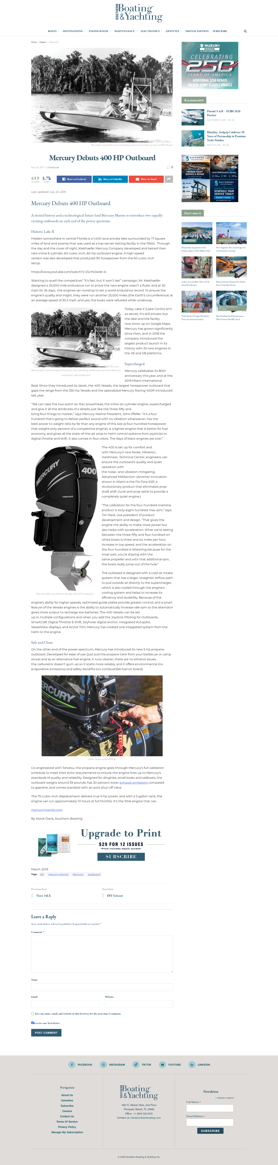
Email (34, 996)
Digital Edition (197, 31)
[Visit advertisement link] (102, 844)
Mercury (78, 874)
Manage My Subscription (67, 1132)
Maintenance (124, 31)
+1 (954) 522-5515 (143, 1113)
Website (109, 996)
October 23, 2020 (217, 120)
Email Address (196, 1116)
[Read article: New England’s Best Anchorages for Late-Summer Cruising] (231, 233)
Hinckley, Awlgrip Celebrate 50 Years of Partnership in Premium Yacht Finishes (226, 136)
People (189, 309)
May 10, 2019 (37, 167)
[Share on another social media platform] (169, 179)
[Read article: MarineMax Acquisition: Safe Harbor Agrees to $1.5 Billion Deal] (197, 233)
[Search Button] (245, 31)
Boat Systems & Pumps (228, 308)
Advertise (67, 1100)
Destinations (73, 31)
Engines (43, 42)
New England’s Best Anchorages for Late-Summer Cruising (231, 249)
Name (34, 980)
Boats (52, 31)
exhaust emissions (134, 782)
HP (42, 874)
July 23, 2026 (215, 145)
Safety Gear (192, 274)
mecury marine (58, 874)
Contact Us (67, 1116)
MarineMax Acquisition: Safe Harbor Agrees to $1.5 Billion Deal (196, 249)
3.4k (227, 145)
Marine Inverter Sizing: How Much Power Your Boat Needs (230, 283)
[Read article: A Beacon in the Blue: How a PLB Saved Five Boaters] (197, 267)
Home (34, 42)
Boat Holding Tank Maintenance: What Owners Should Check (230, 318)
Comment (38, 932)
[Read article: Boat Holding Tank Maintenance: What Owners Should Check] (231, 302)
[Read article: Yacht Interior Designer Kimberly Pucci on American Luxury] (197, 302)
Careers (67, 1111)
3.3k (232, 120)
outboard (94, 874)
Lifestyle (172, 31)
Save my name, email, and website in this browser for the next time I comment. (78, 1013)
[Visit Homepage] (139, 13)
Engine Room (98, 31)
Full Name (193, 1102)
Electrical (226, 274)
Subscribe (220, 31)
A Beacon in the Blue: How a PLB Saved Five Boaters (195, 283)
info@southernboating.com (146, 1117)
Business (190, 240)
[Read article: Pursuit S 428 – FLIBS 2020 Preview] (193, 117)
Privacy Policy (67, 1126)
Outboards (53, 42)
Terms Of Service (67, 1121)
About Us (67, 1095)
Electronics (150, 31)
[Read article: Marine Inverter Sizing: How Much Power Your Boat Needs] (231, 267)
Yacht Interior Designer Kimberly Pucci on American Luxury (195, 318)
